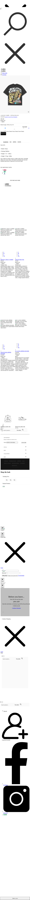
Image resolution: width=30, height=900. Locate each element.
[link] (6, 619)
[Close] (3, 424)
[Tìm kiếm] (15, 38)
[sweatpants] (10, 480)
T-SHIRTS (7, 183)
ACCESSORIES (8, 185)
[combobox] (9, 430)
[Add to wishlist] (28, 128)
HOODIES (7, 184)
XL (4, 256)
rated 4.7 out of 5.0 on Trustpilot (11, 116)
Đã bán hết (3, 133)
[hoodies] (14, 480)
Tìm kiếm (19, 430)
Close (2, 529)
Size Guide (24, 126)
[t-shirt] (7, 480)
